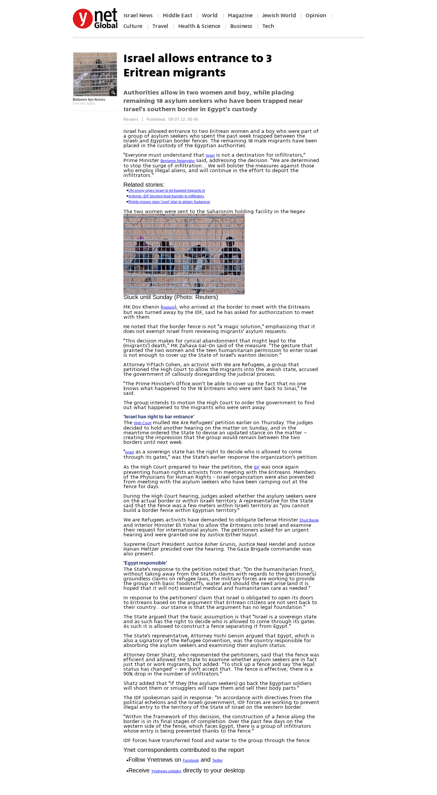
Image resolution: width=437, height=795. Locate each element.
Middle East (177, 15)
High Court (142, 423)
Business (241, 26)
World (210, 15)
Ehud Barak (309, 520)
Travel (160, 26)
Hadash (168, 307)
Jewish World (279, 15)
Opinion (316, 15)
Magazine (240, 15)
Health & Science (199, 26)
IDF (257, 467)
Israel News (138, 15)
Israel (210, 155)
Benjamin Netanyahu (178, 161)
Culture (132, 26)
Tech (268, 26)
